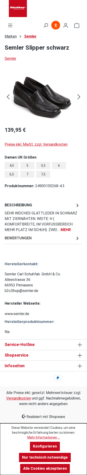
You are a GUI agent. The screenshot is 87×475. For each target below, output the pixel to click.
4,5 (12, 165)
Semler (10, 58)
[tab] (42, 217)
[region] (43, 97)
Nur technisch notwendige (45, 457)
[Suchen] (45, 25)
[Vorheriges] (8, 96)
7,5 (43, 174)
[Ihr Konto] (65, 25)
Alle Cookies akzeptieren (45, 468)
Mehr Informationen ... (43, 437)
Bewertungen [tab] (18, 238)
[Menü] (10, 25)
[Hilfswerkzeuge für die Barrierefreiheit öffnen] (55, 25)
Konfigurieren (45, 446)
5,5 (43, 165)
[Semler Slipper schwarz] (43, 96)
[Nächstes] (78, 96)
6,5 (12, 174)
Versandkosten (18, 398)
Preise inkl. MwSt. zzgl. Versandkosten (36, 144)
